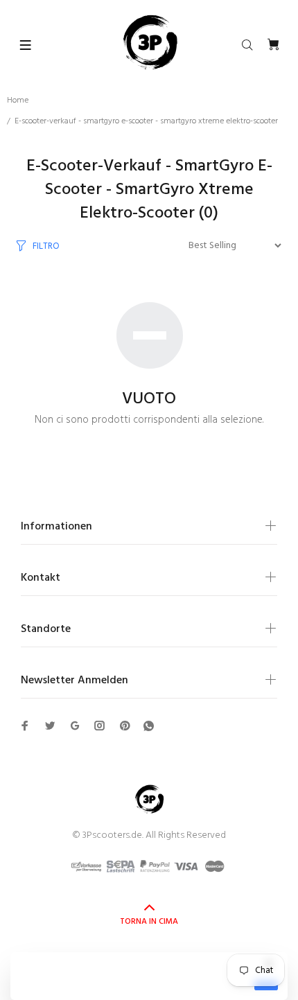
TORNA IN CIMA (149, 922)
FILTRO (46, 246)
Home (17, 100)
